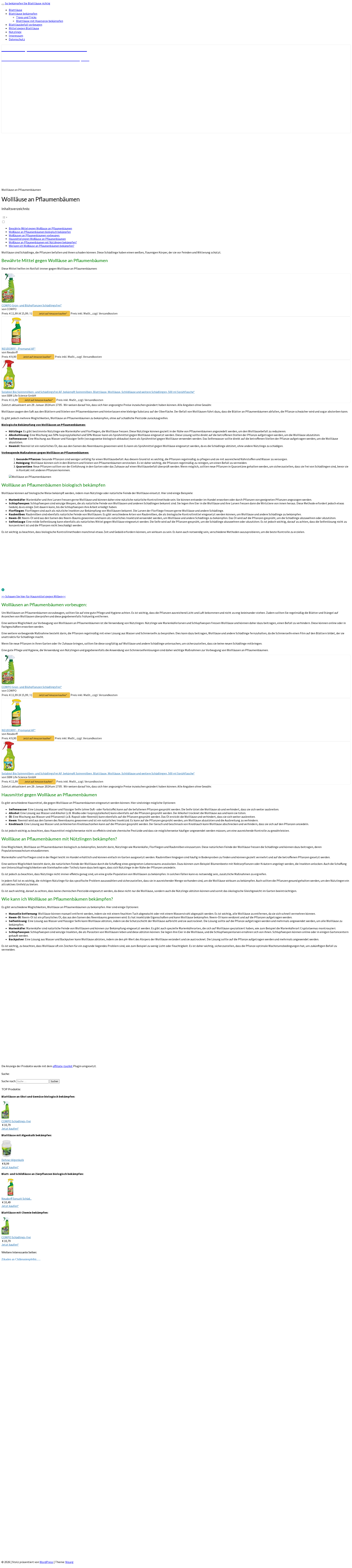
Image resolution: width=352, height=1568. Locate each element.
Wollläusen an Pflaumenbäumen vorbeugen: (34, 235)
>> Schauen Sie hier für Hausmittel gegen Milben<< (33, 596)
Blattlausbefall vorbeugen (25, 24)
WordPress (46, 1562)
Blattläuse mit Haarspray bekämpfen (39, 21)
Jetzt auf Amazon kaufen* (53, 313)
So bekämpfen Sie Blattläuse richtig (27, 3)
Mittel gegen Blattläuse (24, 28)
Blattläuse (15, 10)
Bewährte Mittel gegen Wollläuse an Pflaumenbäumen (40, 228)
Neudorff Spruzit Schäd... (16, 1198)
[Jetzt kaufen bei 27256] (5, 1117)
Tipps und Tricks (26, 17)
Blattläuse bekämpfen (23, 13)
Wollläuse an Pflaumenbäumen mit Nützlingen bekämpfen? (43, 242)
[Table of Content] (176, 217)
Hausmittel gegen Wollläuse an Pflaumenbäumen (37, 239)
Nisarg (69, 1562)
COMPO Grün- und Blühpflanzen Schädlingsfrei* (32, 305)
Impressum (16, 35)
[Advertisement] (176, 160)
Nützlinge (15, 32)
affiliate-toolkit (63, 1066)
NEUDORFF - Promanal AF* (19, 348)
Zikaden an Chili (11, 1259)
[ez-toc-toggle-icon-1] (176, 219)
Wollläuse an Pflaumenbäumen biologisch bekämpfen (40, 232)
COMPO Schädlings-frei (16, 1121)
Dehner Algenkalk (12, 1160)
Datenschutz (17, 39)
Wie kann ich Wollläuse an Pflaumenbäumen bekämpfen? (41, 246)
